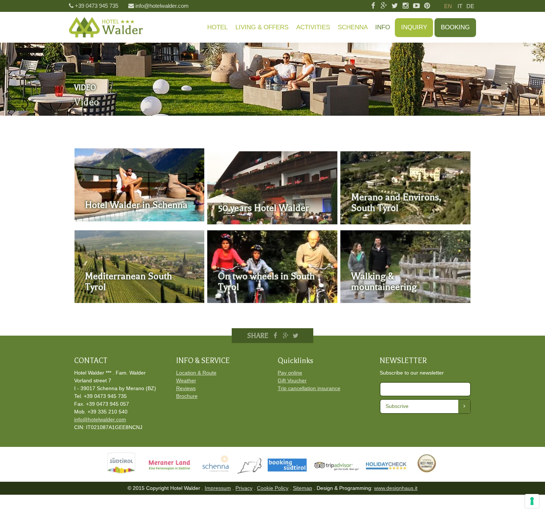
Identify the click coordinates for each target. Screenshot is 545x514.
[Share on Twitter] (295, 335)
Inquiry (414, 27)
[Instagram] (405, 6)
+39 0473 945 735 (96, 6)
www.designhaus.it (395, 488)
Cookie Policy (272, 488)
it (460, 6)
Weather (186, 380)
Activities (313, 27)
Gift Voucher (292, 380)
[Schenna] (218, 472)
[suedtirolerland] (252, 472)
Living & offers (261, 27)
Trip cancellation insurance (309, 388)
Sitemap (302, 488)
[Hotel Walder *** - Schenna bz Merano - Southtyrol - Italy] (106, 27)
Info (382, 27)
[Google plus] (384, 6)
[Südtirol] (122, 472)
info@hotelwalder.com (162, 6)
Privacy (243, 488)
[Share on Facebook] (276, 335)
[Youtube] (416, 6)
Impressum (218, 488)
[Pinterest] (427, 6)
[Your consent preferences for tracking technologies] (532, 501)
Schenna (353, 27)
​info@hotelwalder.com (100, 419)
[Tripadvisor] (340, 472)
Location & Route (196, 373)
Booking (455, 27)
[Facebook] (372, 6)
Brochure (187, 396)
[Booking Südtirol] (291, 472)
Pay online (290, 373)
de (470, 6)
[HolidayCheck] (402, 472)
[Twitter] (394, 6)
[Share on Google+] (285, 335)
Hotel (217, 27)
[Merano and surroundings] (174, 472)
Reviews (186, 388)
